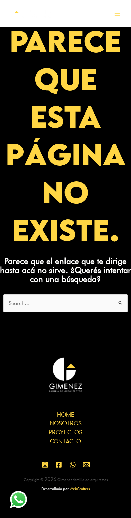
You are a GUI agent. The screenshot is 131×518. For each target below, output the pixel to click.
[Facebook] (58, 464)
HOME (65, 415)
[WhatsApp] (72, 464)
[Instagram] (45, 464)
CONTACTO (65, 441)
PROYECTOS (65, 432)
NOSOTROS (66, 423)
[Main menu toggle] (117, 14)
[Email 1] (86, 464)
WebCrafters (80, 488)
